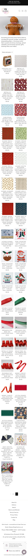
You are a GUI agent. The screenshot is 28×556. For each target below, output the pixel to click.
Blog (14, 520)
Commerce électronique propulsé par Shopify (14, 554)
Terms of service (14, 512)
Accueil (10, 23)
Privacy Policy (14, 515)
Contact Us (14, 517)
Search (14, 507)
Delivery (14, 505)
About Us (14, 502)
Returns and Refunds (14, 510)
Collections (16, 23)
